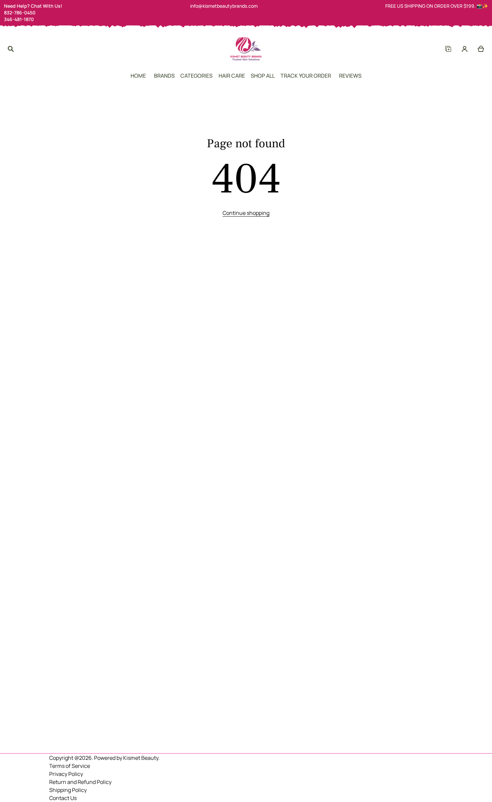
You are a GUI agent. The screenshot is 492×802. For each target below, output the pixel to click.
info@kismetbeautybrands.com (224, 6)
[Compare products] (448, 49)
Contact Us (63, 798)
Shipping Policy (68, 790)
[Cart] (481, 49)
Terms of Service (69, 766)
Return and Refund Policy (80, 782)
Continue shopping (246, 213)
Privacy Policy (66, 774)
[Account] (465, 49)
